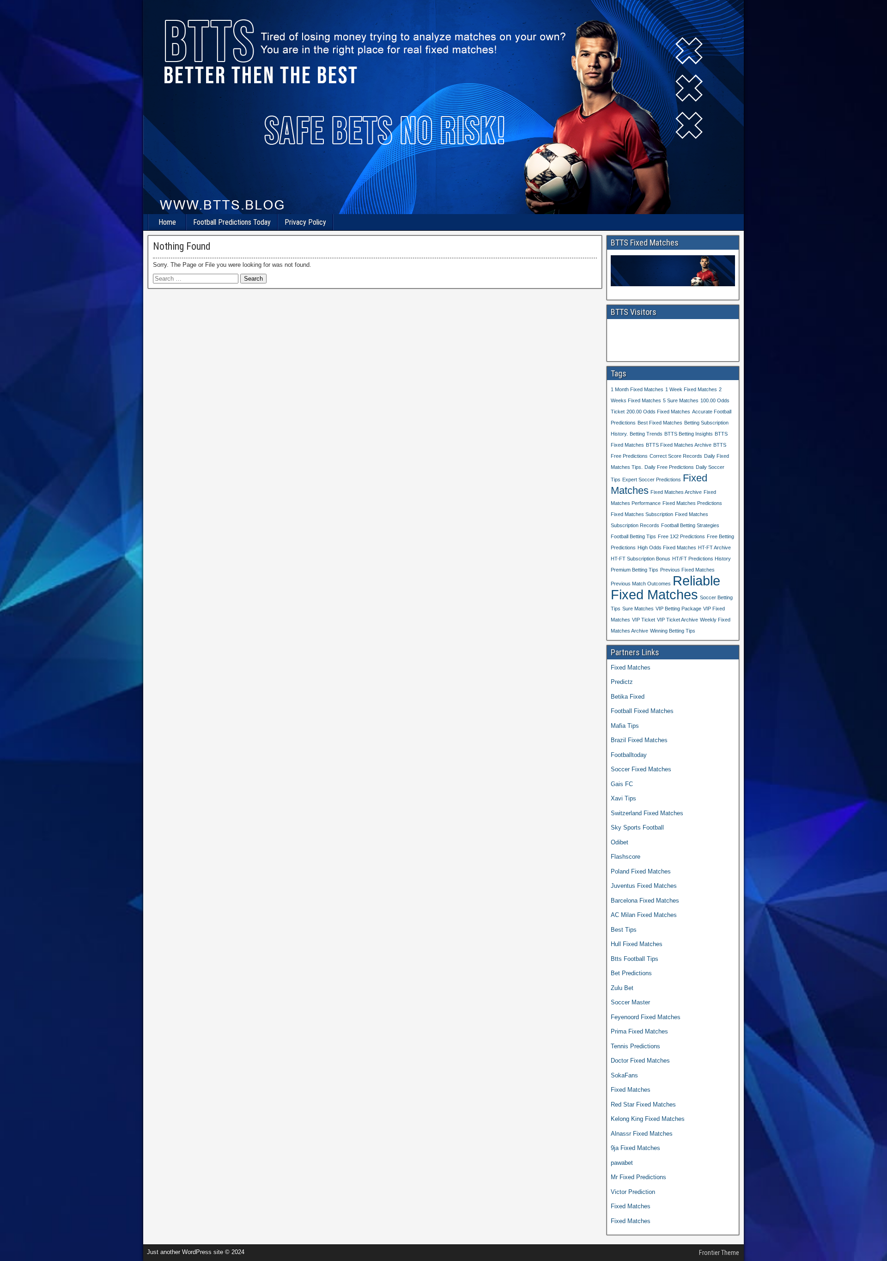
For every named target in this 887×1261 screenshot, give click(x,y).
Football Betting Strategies (690, 525)
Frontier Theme (719, 1253)
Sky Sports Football (637, 827)
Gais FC (622, 784)
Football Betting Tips (633, 536)
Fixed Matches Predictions (692, 503)
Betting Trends (646, 434)
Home (167, 222)
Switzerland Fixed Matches (647, 813)
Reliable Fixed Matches (665, 587)
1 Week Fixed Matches (691, 389)
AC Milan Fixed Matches (644, 914)
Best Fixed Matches (660, 422)
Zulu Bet (622, 987)
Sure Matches (638, 608)
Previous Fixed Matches (687, 569)
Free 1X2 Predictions (681, 536)
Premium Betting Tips (634, 569)
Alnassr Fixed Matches (642, 1133)
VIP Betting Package (678, 608)
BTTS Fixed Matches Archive (678, 445)
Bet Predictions (631, 973)
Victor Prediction (633, 1191)
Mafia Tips (625, 725)
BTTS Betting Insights (688, 434)
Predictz (622, 681)
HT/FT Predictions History (701, 558)
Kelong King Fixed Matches (648, 1118)
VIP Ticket (643, 619)
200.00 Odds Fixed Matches (658, 411)
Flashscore (625, 856)
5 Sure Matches (681, 400)
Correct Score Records (676, 456)
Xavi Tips (623, 798)
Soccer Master (630, 1002)
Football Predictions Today (232, 222)
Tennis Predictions (635, 1046)
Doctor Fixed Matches (640, 1060)
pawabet (622, 1162)
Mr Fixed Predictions (638, 1177)
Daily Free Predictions (669, 467)
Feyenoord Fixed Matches (645, 1017)
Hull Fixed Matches (636, 944)
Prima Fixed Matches (639, 1031)
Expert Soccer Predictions (651, 479)
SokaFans (624, 1075)
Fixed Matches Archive (676, 492)
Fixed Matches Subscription (642, 514)
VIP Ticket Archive (677, 619)
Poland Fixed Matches (641, 871)
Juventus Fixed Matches (644, 885)
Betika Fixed (627, 696)
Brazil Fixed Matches (639, 740)
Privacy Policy (305, 222)
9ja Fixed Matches (635, 1147)
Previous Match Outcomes (641, 583)
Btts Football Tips (634, 958)
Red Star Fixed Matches (643, 1104)
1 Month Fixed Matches (637, 389)
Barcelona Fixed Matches (645, 900)
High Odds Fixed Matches (667, 547)
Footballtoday (629, 754)
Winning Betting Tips (672, 631)
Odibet (619, 842)
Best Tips (624, 929)
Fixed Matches (630, 667)
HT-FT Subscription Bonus (640, 558)
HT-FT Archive (714, 547)
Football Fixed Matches (642, 710)
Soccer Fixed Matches (641, 769)
